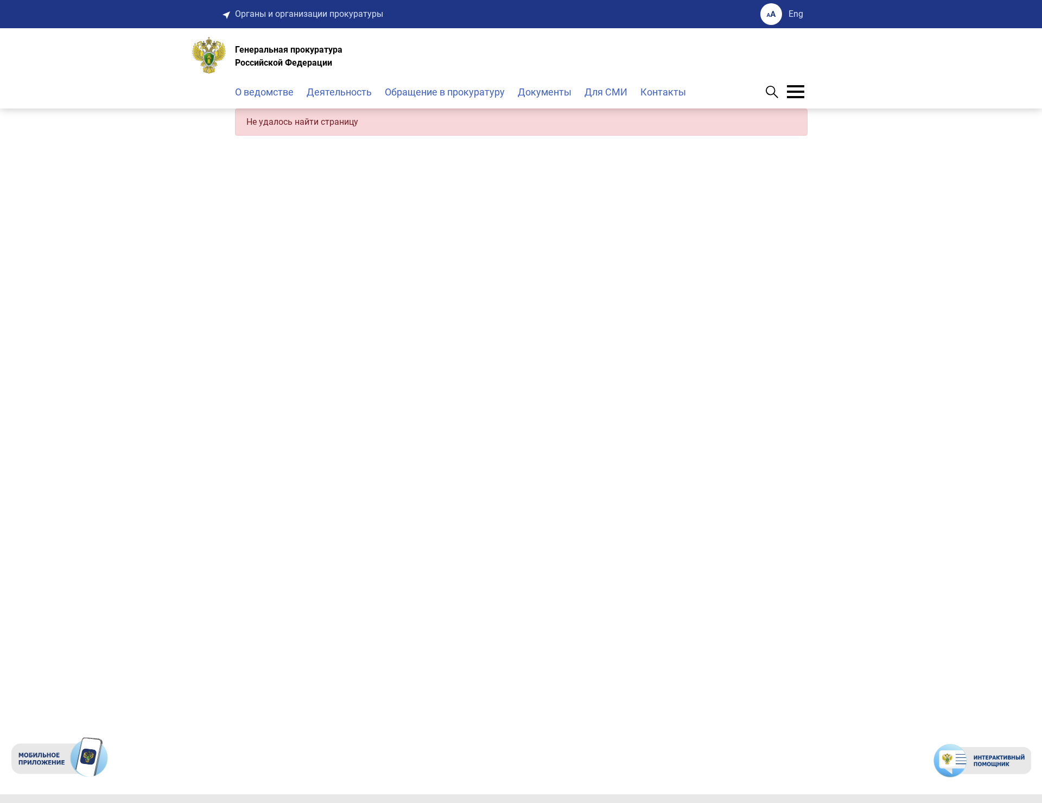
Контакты (663, 92)
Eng (796, 14)
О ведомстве (264, 92)
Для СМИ (605, 92)
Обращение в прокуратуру (445, 92)
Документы (544, 92)
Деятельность (339, 92)
